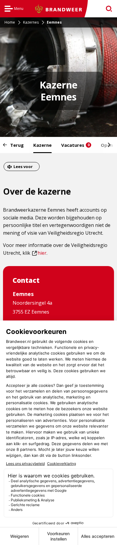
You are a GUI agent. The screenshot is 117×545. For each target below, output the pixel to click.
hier (39, 253)
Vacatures (75, 145)
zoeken (106, 9)
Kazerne (42, 145)
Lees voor (23, 167)
